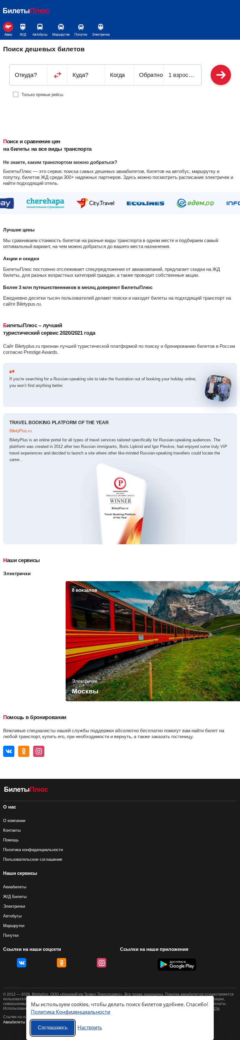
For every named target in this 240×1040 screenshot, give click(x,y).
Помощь (11, 840)
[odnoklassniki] (23, 751)
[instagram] (38, 751)
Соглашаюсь (53, 1027)
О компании (14, 820)
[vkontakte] (8, 751)
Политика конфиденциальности (33, 849)
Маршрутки (61, 34)
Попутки (80, 34)
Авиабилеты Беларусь (23, 1022)
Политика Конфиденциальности (70, 1011)
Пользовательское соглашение (32, 859)
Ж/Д (23, 34)
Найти (220, 75)
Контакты (12, 830)
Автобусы (40, 34)
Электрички (101, 34)
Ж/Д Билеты (15, 896)
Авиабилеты (14, 887)
